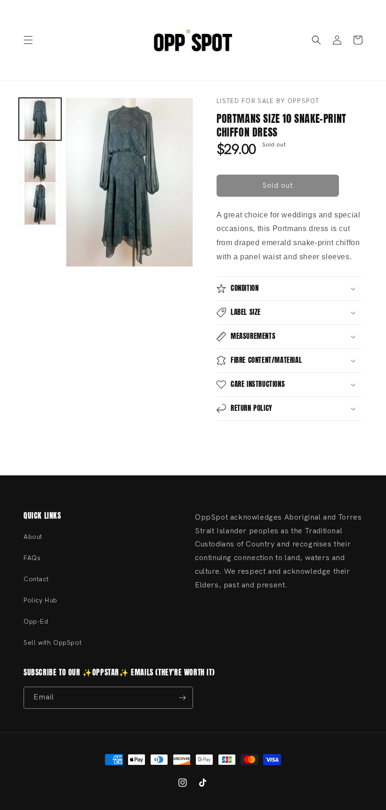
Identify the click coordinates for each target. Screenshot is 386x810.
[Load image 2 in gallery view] (40, 161)
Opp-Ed (36, 622)
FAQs (32, 558)
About (33, 537)
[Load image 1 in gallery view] (40, 119)
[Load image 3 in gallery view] (40, 204)
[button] (28, 40)
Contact (36, 579)
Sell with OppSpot (52, 643)
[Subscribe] (182, 698)
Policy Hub (40, 600)
